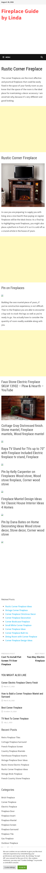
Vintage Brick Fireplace (11, 773)
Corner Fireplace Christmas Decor (20, 614)
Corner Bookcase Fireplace (17, 621)
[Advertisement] (23, 39)
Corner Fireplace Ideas (15, 629)
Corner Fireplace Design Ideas (18, 640)
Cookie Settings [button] (10, 867)
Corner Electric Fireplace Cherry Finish (19, 682)
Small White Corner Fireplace (18, 625)
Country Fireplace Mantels (13, 751)
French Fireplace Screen (12, 746)
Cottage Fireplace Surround (13, 742)
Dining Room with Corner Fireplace (21, 636)
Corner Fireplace (8, 802)
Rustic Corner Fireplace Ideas (18, 606)
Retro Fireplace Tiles (10, 737)
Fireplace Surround (9, 829)
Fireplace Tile (7, 833)
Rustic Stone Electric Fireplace (15, 764)
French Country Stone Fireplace (15, 778)
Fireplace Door (8, 811)
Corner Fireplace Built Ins (16, 632)
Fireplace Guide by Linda (20, 14)
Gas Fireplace (7, 838)
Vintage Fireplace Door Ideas (14, 760)
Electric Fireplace (9, 806)
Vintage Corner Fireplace (16, 610)
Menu (8, 57)
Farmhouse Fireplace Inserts (14, 755)
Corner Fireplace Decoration (18, 617)
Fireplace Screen (8, 824)
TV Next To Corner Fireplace (15, 718)
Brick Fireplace (8, 797)
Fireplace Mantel (8, 820)
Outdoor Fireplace (9, 843)
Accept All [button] (22, 867)
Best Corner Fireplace (11, 707)
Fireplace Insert (8, 815)
